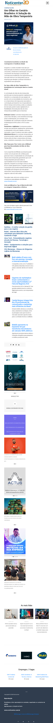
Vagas (14, 417)
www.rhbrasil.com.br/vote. (14, 209)
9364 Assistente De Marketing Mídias (15, 423)
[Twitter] (13, 345)
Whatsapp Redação (33, 705)
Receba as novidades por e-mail (14, 408)
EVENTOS (30, 612)
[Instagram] (16, 345)
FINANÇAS (15, 612)
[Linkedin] (18, 345)
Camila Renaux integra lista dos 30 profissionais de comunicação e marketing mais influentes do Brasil (22, 303)
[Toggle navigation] (47, 3)
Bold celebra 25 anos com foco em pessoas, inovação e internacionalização (22, 259)
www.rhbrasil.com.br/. (10, 181)
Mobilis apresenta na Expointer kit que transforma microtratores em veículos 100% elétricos (22, 327)
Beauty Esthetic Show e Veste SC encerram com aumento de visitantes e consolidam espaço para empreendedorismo (30, 618)
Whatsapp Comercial (21, 705)
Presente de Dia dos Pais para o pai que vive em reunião (46, 619)
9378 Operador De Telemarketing (15, 427)
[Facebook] (10, 345)
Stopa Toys (45, 615)
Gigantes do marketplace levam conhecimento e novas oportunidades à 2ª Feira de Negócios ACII (21, 280)
